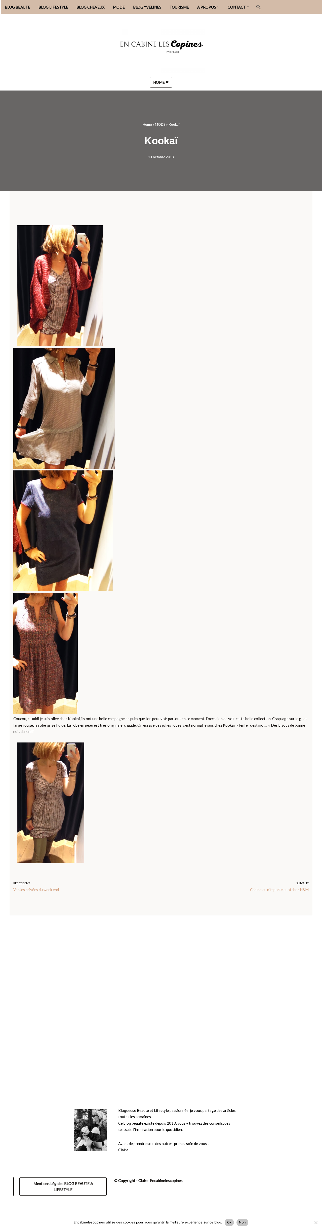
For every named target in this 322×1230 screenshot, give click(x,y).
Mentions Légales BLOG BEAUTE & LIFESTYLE (63, 1186)
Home (147, 124)
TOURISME (179, 7)
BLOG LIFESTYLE (53, 7)
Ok (229, 1222)
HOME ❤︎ (161, 82)
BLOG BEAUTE (17, 7)
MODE (119, 7)
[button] (218, 7)
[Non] (315, 1222)
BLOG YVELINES (147, 7)
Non (242, 1222)
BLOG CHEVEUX (90, 7)
